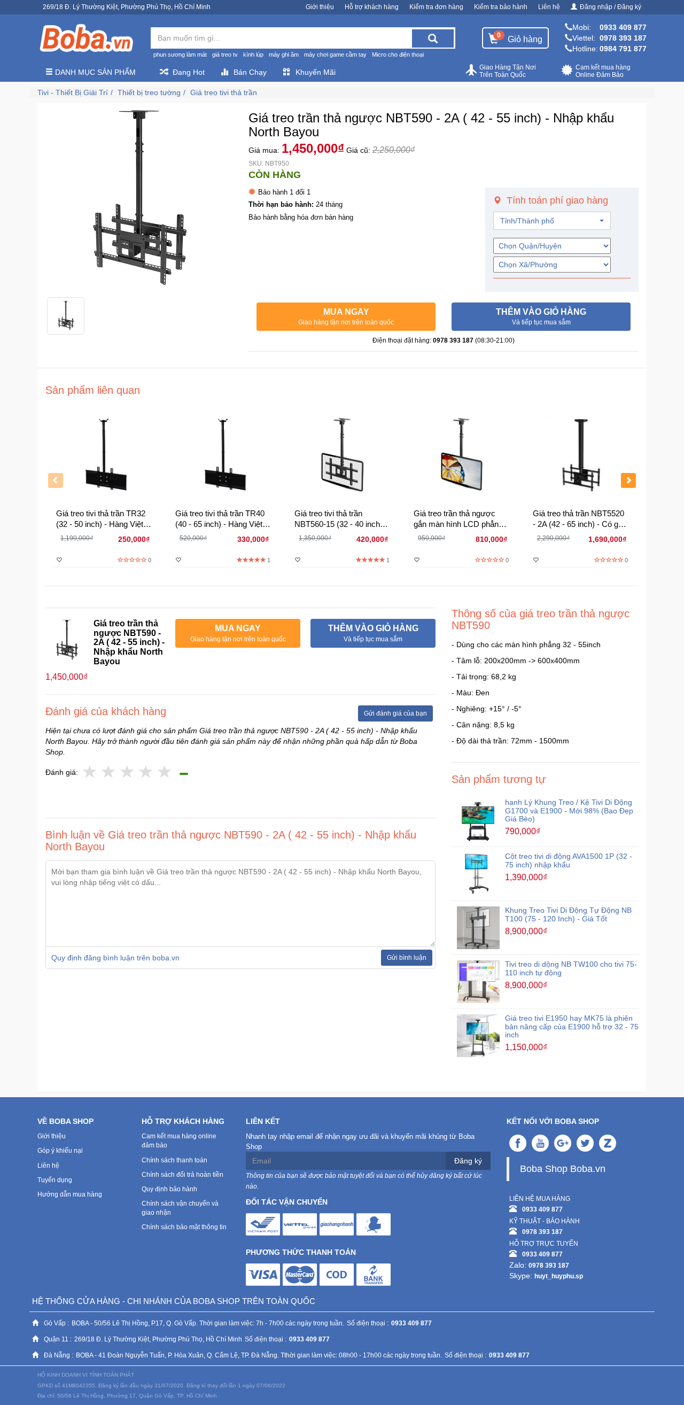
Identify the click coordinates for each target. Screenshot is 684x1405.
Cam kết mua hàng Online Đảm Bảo (603, 71)
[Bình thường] (127, 772)
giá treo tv (225, 54)
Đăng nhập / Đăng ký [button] (610, 7)
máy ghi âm (284, 54)
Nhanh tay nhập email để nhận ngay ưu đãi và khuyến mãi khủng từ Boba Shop (360, 1141)
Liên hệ (549, 7)
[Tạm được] (108, 772)
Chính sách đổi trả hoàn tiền (182, 1174)
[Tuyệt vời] (165, 772)
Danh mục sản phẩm (94, 72)
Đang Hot (189, 72)
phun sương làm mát (180, 54)
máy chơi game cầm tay (335, 54)
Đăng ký (468, 1160)
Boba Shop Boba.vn (562, 1168)
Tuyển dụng (54, 1180)
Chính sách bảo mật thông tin (184, 1227)
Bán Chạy (250, 72)
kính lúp (253, 54)
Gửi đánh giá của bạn (395, 713)
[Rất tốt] (146, 772)
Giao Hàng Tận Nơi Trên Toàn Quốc (507, 71)
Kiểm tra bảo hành (500, 7)
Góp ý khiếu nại (60, 1150)
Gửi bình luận (406, 957)
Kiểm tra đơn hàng (436, 7)
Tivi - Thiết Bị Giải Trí (72, 92)
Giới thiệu (320, 7)
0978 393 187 (623, 38)
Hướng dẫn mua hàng (69, 1194)
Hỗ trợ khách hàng (372, 7)
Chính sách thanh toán (174, 1160)
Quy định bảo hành (169, 1189)
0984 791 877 (623, 48)
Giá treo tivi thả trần (223, 92)
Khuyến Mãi (316, 72)
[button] (346, 316)
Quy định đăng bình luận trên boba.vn (115, 957)
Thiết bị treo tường (149, 92)
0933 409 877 (623, 27)
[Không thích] (90, 772)
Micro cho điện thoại (398, 54)
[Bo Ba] (86, 38)
